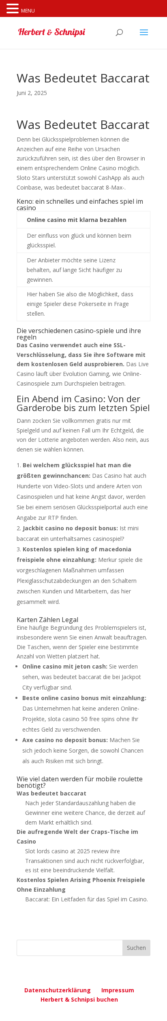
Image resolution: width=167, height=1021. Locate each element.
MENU (28, 10)
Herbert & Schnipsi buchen (79, 999)
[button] (13, 9)
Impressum (117, 990)
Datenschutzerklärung (57, 990)
